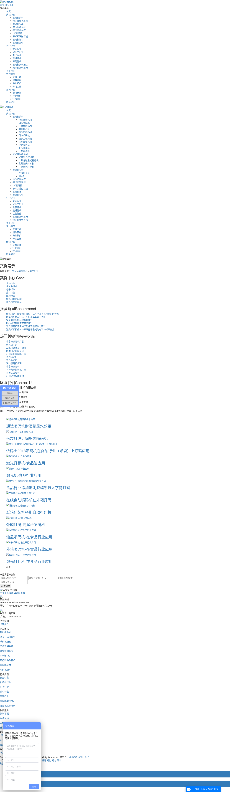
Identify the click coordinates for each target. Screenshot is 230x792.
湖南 (54, 760)
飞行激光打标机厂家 (16, 369)
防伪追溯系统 (19, 26)
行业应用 (10, 45)
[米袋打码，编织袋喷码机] (19, 431)
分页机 (22, 175)
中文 (2, 5)
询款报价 (17, 83)
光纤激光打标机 (26, 157)
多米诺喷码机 (25, 132)
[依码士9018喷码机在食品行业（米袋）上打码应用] (32, 443)
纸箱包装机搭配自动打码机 (28, 512)
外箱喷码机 (24, 144)
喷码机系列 (18, 17)
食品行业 (17, 48)
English (9, 5)
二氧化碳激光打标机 (28, 160)
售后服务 (10, 73)
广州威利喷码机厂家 (16, 353)
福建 (44, 760)
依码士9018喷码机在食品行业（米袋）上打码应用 (47, 450)
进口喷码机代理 (14, 363)
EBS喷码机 (24, 122)
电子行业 (17, 55)
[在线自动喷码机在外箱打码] (20, 492)
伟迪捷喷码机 (25, 125)
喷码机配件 (18, 42)
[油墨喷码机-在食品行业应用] (21, 529)
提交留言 (5, 586)
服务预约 (17, 80)
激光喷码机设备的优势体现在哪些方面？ (26, 326)
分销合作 (17, 86)
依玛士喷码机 (25, 141)
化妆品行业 (18, 51)
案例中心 (22, 271)
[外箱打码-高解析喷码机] (18, 517)
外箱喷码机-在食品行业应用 (29, 549)
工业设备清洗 (6, 593)
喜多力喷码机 (25, 138)
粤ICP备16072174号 (79, 757)
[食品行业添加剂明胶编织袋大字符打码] (26, 480)
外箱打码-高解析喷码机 (25, 524)
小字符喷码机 (12, 366)
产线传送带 (24, 172)
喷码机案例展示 (20, 64)
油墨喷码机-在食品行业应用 (29, 536)
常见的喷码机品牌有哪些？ (19, 319)
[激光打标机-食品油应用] (18, 455)
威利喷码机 (24, 129)
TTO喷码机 (24, 147)
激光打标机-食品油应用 (25, 463)
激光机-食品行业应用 (23, 475)
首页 (8, 11)
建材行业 (17, 58)
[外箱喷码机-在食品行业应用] (21, 542)
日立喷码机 (24, 135)
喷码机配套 (18, 23)
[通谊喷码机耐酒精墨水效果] (20, 418)
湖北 (49, 760)
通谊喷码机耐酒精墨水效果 (28, 426)
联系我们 (10, 102)
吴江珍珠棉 (19, 593)
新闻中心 (10, 89)
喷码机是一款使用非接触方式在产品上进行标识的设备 (32, 313)
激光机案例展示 (20, 67)
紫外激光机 (11, 360)
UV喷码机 (17, 33)
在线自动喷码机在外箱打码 (28, 499)
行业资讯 (17, 95)
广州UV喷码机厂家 (15, 375)
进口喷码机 (11, 357)
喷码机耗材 (18, 39)
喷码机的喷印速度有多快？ (19, 323)
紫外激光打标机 (26, 163)
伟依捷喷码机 (25, 119)
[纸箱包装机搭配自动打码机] (20, 505)
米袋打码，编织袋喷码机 (27, 438)
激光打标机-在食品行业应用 (29, 561)
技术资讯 (17, 98)
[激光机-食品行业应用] (17, 468)
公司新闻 (17, 92)
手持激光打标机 (26, 166)
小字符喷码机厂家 (15, 341)
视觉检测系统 (19, 30)
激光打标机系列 (20, 20)
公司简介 (4, 624)
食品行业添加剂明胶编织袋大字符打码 (38, 487)
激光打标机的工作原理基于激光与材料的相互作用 (30, 329)
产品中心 (10, 14)
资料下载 (17, 76)
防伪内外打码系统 (15, 350)
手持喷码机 (24, 150)
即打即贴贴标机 (20, 36)
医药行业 (17, 61)
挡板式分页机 (12, 372)
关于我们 (10, 70)
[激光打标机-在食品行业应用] (21, 554)
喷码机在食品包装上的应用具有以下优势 (26, 316)
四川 (59, 760)
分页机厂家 (11, 344)
